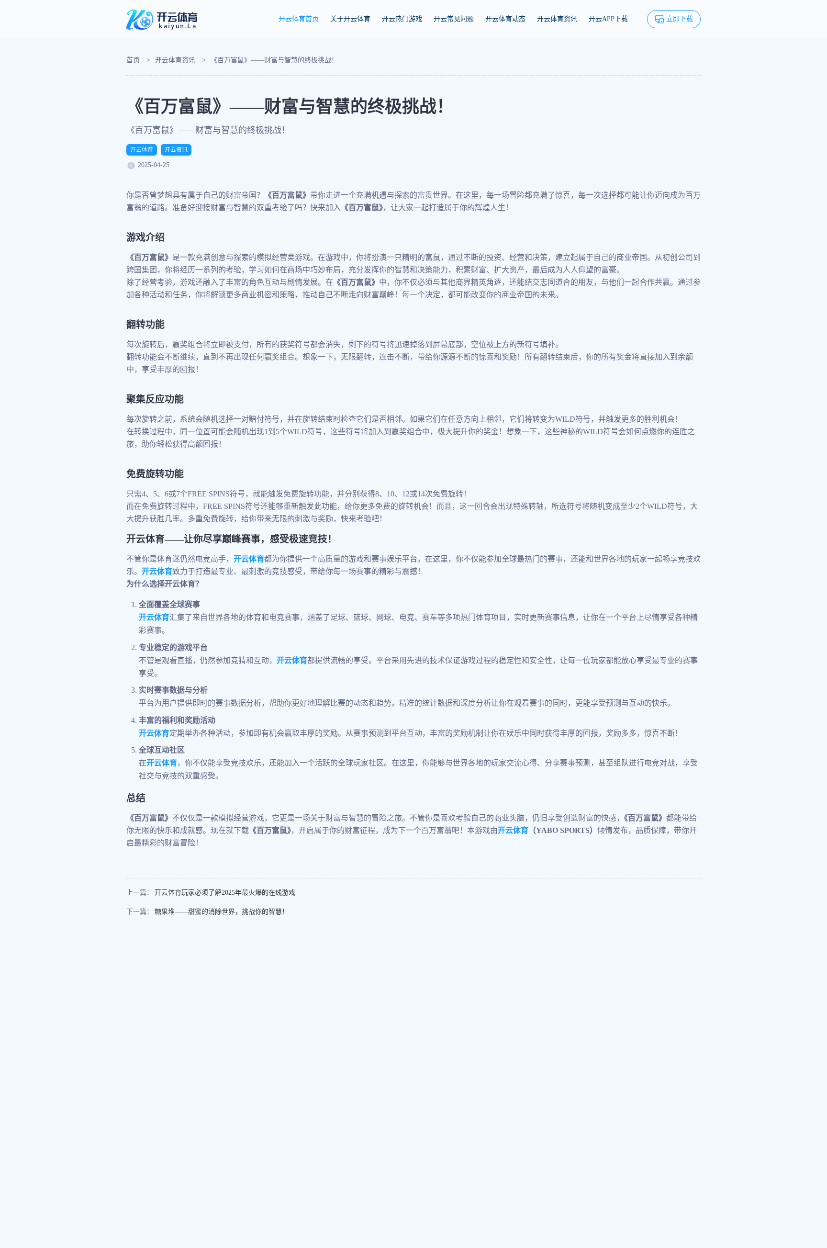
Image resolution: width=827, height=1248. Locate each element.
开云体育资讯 (557, 18)
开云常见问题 (454, 18)
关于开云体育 (350, 18)
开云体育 (141, 149)
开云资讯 (176, 149)
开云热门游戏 (402, 18)
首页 (133, 60)
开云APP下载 (608, 18)
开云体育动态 (505, 18)
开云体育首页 (299, 18)
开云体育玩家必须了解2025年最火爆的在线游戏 (225, 892)
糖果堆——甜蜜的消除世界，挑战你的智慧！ (222, 911)
